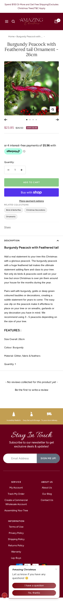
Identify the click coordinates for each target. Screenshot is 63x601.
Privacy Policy (16, 533)
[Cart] (56, 21)
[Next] (57, 119)
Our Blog (47, 493)
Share (7, 227)
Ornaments (10, 216)
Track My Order (16, 493)
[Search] (13, 21)
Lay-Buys (16, 557)
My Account (16, 487)
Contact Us (47, 500)
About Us (47, 487)
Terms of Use (16, 526)
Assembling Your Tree (16, 510)
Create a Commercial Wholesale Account (16, 502)
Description (12, 240)
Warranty (16, 551)
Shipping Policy (16, 539)
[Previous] (5, 119)
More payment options (31, 201)
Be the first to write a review (31, 389)
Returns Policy (16, 545)
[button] (31, 389)
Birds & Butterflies (13, 210)
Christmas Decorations (35, 210)
